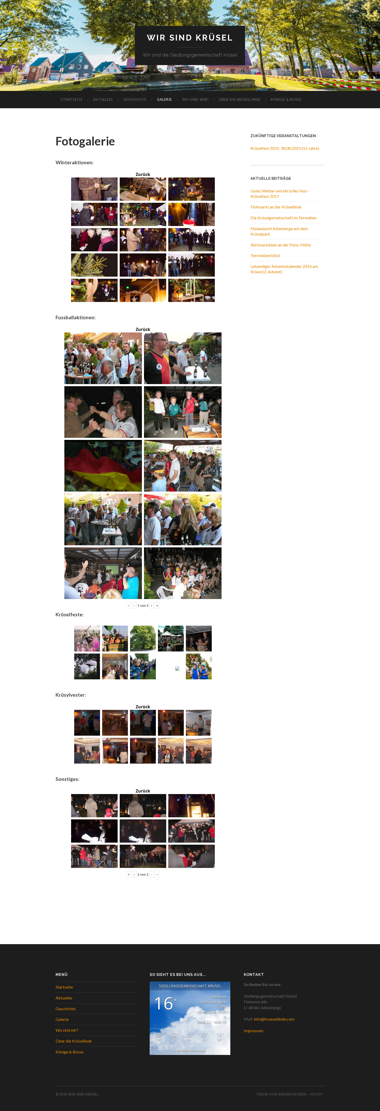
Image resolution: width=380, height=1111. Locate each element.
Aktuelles (103, 99)
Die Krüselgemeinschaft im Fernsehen (283, 217)
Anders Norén (292, 1094)
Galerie (164, 99)
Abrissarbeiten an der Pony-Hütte (280, 244)
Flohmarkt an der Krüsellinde (275, 206)
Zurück (143, 174)
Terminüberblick (265, 255)
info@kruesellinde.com (274, 1018)
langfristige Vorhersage (190, 1050)
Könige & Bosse (286, 99)
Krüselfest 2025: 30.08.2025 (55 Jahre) (284, 148)
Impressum (253, 1030)
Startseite (72, 99)
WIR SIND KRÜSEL (190, 37)
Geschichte (135, 99)
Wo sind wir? (195, 99)
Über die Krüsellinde (240, 99)
